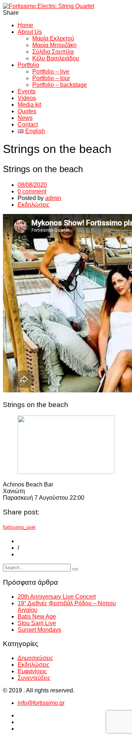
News (25, 118)
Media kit (29, 104)
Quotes (27, 111)
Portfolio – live (50, 71)
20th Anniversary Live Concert (57, 596)
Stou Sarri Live (37, 623)
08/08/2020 (32, 185)
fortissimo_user (19, 527)
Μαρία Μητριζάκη (54, 45)
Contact (28, 124)
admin (53, 198)
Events (27, 91)
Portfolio (28, 65)
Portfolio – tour (51, 78)
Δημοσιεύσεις (35, 658)
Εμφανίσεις (32, 671)
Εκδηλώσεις (34, 205)
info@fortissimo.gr (41, 703)
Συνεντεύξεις (34, 678)
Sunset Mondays (39, 630)
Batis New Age (37, 616)
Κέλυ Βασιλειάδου (55, 58)
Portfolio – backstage (59, 85)
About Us (30, 32)
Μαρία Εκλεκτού (53, 38)
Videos (27, 98)
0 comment (32, 191)
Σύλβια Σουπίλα (53, 52)
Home (25, 25)
